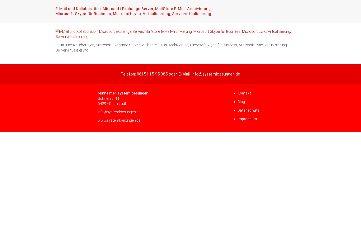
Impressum (247, 119)
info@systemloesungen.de (216, 74)
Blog (241, 101)
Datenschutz (248, 110)
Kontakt (244, 93)
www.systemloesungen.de (119, 120)
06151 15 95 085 (152, 74)
